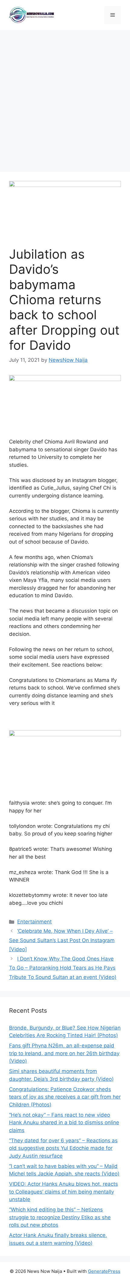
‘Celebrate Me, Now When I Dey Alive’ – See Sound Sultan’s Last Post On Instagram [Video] (62, 940)
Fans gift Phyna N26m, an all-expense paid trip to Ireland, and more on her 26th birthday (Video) (64, 1053)
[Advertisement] (65, 98)
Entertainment (34, 922)
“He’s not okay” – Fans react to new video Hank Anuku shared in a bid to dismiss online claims (64, 1122)
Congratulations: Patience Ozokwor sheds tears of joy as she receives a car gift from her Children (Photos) (65, 1097)
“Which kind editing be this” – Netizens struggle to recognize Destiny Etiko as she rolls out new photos (60, 1217)
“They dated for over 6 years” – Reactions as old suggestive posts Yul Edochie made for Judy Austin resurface (63, 1148)
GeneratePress (104, 1271)
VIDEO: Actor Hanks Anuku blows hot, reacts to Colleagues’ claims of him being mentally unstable (63, 1191)
